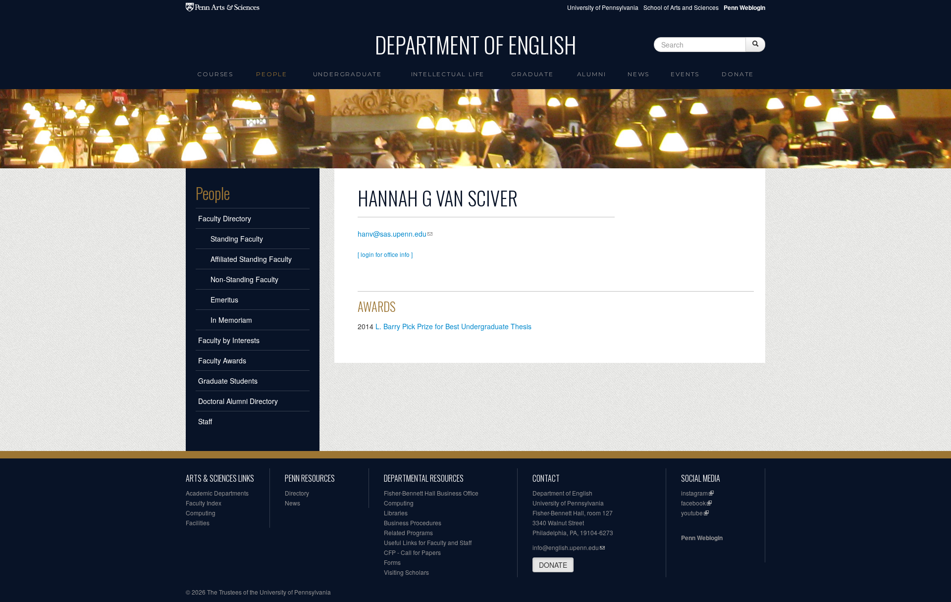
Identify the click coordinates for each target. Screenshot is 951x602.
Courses (215, 74)
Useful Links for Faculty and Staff (428, 542)
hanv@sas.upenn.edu (392, 234)
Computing (200, 512)
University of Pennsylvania (602, 7)
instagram (694, 493)
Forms (392, 562)
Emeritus (224, 299)
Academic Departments (217, 493)
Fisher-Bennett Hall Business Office (431, 493)
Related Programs (408, 532)
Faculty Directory (224, 218)
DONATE (553, 565)
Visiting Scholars (406, 572)
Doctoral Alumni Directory (238, 401)
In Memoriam (231, 320)
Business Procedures (412, 522)
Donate (738, 74)
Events (685, 74)
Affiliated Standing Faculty (251, 259)
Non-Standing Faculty (244, 279)
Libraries (396, 512)
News (638, 74)
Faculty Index (203, 503)
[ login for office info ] (385, 254)
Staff (205, 421)
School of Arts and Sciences (681, 7)
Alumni (591, 74)
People (271, 74)
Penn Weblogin (702, 537)
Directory (297, 493)
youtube (692, 512)
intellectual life (448, 74)
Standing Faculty (237, 239)
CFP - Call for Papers (412, 552)
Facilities (198, 522)
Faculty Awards (222, 360)
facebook (693, 503)
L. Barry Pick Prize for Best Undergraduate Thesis (453, 326)
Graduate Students (228, 381)
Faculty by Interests (229, 340)
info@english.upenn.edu (565, 547)
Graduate (532, 74)
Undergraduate (347, 74)
